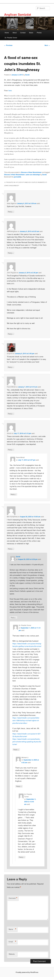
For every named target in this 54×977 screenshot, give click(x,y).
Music (31, 32)
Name (12, 929)
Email (12, 942)
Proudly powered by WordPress (27, 972)
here (10, 90)
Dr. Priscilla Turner (11, 37)
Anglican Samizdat (17, 14)
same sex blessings (33, 174)
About (15, 32)
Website (12, 954)
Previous (8, 45)
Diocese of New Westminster (31, 172)
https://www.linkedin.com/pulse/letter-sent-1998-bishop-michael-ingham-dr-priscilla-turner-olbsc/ (25, 720)
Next (47, 45)
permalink (17, 177)
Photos (39, 32)
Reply (10, 211)
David (27, 75)
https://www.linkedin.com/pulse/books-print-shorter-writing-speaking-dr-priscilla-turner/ (26, 741)
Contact (22, 32)
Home (7, 32)
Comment (13, 898)
